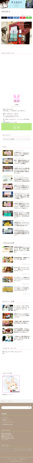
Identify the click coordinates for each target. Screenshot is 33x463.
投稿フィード (7, 420)
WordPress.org (7, 424)
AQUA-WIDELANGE (7, 438)
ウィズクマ (4, 439)
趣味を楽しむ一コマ (7, 436)
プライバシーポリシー (12, 458)
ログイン (5, 417)
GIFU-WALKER (6, 433)
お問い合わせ (22, 458)
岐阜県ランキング (8, 394)
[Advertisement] (16, 71)
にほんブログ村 (7, 373)
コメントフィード (8, 422)
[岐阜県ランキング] (16, 384)
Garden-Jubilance (6, 435)
